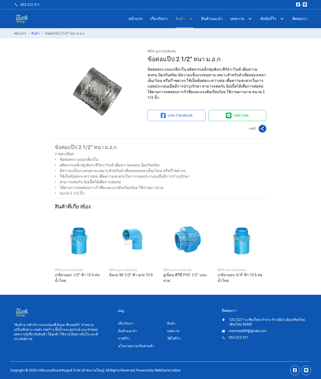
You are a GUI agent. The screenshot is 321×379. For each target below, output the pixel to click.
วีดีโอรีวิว (173, 338)
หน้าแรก (136, 18)
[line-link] (306, 370)
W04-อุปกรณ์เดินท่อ (162, 51)
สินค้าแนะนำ (212, 18)
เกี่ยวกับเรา (159, 18)
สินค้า (35, 33)
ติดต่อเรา (299, 18)
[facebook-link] (295, 370)
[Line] (304, 4)
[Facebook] (298, 4)
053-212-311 (30, 5)
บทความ (173, 331)
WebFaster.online (167, 370)
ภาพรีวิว (124, 338)
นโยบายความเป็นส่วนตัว (136, 346)
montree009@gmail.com (247, 331)
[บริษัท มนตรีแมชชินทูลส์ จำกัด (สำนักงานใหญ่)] (22, 18)
